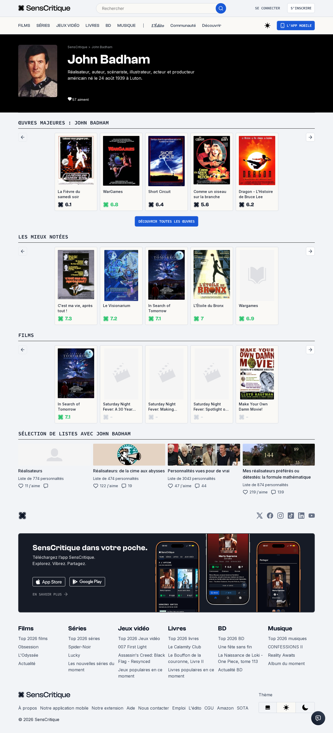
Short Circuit (159, 191)
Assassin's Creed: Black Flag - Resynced (141, 658)
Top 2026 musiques (287, 638)
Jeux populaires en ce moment (140, 673)
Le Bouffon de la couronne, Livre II (186, 658)
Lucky (74, 655)
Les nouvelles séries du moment (91, 666)
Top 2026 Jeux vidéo (139, 638)
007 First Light (132, 646)
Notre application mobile (64, 708)
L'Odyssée (28, 655)
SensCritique (77, 47)
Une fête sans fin (235, 646)
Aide (130, 708)
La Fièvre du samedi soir (69, 194)
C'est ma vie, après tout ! (75, 308)
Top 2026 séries (84, 638)
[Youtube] (312, 517)
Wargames (248, 305)
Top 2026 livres (183, 638)
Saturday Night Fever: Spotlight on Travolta (211, 407)
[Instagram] (280, 517)
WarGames (113, 191)
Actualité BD (230, 669)
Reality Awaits (281, 655)
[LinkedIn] (301, 517)
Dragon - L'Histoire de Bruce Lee (256, 194)
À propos (27, 708)
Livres (177, 628)
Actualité (26, 663)
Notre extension (107, 708)
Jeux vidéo (133, 628)
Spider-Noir (79, 646)
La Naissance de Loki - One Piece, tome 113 (240, 658)
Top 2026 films (33, 638)
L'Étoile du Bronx (208, 305)
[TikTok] (291, 517)
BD (222, 628)
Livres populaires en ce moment (191, 673)
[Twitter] (260, 517)
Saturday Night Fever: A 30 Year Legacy (117, 407)
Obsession (28, 646)
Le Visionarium (116, 305)
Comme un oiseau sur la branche (210, 194)
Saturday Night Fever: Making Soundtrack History (165, 407)
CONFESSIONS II (285, 646)
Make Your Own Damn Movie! (253, 406)
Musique (280, 628)
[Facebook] (270, 517)
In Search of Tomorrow (159, 308)
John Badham (102, 47)
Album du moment (286, 663)
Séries (77, 628)
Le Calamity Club (184, 646)
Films (26, 628)
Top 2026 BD (231, 638)
